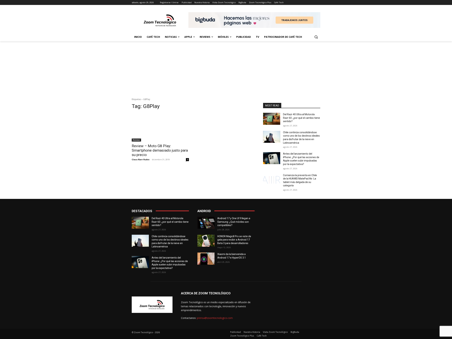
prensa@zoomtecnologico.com (215, 318)
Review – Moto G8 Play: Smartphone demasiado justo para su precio (160, 150)
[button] (316, 37)
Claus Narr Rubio (140, 159)
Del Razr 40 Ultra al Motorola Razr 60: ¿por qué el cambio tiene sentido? (301, 118)
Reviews (136, 140)
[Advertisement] (226, 67)
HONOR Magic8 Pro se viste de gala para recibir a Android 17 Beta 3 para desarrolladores (234, 240)
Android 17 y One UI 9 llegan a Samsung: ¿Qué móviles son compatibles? (233, 222)
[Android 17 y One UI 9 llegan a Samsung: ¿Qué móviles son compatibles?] (206, 223)
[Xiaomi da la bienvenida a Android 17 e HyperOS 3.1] (206, 259)
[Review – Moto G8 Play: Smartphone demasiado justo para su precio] (160, 127)
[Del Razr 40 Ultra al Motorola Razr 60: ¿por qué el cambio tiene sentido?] (271, 119)
